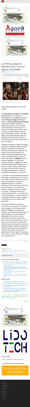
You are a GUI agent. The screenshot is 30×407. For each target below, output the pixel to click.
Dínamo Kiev (23, 250)
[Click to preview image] (15, 90)
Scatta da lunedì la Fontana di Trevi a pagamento (14, 288)
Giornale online (4, 393)
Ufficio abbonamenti (5, 385)
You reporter (3, 396)
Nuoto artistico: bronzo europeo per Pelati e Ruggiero (15, 262)
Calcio (10, 248)
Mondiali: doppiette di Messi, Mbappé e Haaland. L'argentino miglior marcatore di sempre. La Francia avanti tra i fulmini (15, 268)
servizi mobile (4, 394)
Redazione (3, 381)
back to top (26, 301)
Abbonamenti (4, 391)
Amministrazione (4, 383)
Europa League (12, 250)
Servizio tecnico (4, 387)
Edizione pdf (3, 398)
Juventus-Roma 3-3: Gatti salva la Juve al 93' (13, 281)
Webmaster (3, 388)
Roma (18, 250)
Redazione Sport (10, 71)
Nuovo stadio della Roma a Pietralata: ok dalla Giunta (15, 283)
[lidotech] (15, 340)
